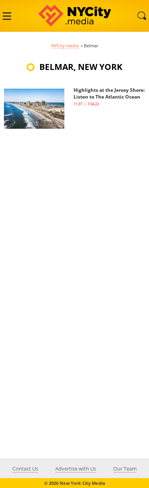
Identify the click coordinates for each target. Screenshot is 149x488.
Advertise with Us (75, 468)
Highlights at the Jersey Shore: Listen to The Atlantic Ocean (109, 93)
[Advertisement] (74, 203)
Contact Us (25, 468)
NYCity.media (65, 45)
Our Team (125, 468)
